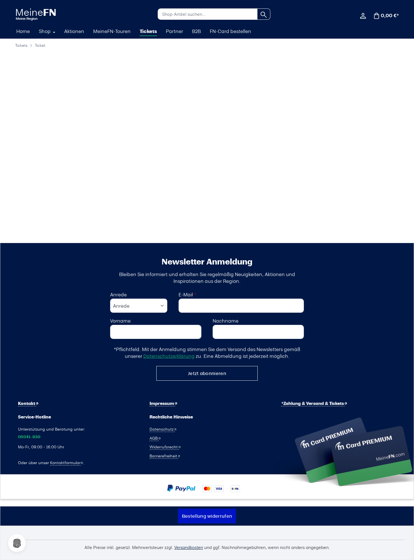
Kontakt (27, 403)
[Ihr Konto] (363, 15)
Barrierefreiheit (164, 455)
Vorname (120, 320)
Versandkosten (188, 547)
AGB (154, 438)
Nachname (226, 320)
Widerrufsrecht (164, 446)
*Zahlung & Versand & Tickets (313, 403)
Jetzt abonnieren (207, 373)
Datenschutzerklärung (169, 355)
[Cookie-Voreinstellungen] (16, 543)
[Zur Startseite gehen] (45, 13)
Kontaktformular (65, 462)
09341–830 (29, 437)
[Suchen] (263, 14)
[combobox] (207, 14)
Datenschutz (162, 429)
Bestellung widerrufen (207, 516)
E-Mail (187, 294)
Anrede (118, 294)
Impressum (162, 403)
